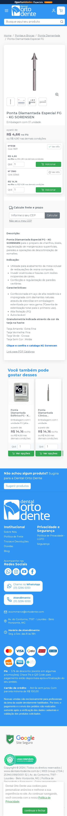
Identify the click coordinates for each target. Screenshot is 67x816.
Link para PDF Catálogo (21, 351)
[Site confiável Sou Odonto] (20, 760)
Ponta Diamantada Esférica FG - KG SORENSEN (20, 413)
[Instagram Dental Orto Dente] (16, 571)
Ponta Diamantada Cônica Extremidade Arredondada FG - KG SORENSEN (48, 413)
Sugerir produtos (17, 486)
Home (8, 35)
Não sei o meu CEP (20, 220)
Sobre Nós (10, 531)
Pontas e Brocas (24, 35)
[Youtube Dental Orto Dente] (24, 571)
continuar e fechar (35, 810)
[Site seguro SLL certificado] (20, 739)
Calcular (52, 215)
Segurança (43, 543)
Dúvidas (8, 546)
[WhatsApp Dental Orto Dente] (8, 571)
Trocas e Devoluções (16, 541)
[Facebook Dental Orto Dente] (32, 571)
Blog (7, 551)
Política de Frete (13, 536)
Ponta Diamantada (49, 35)
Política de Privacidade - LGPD (51, 537)
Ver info (56, 146)
